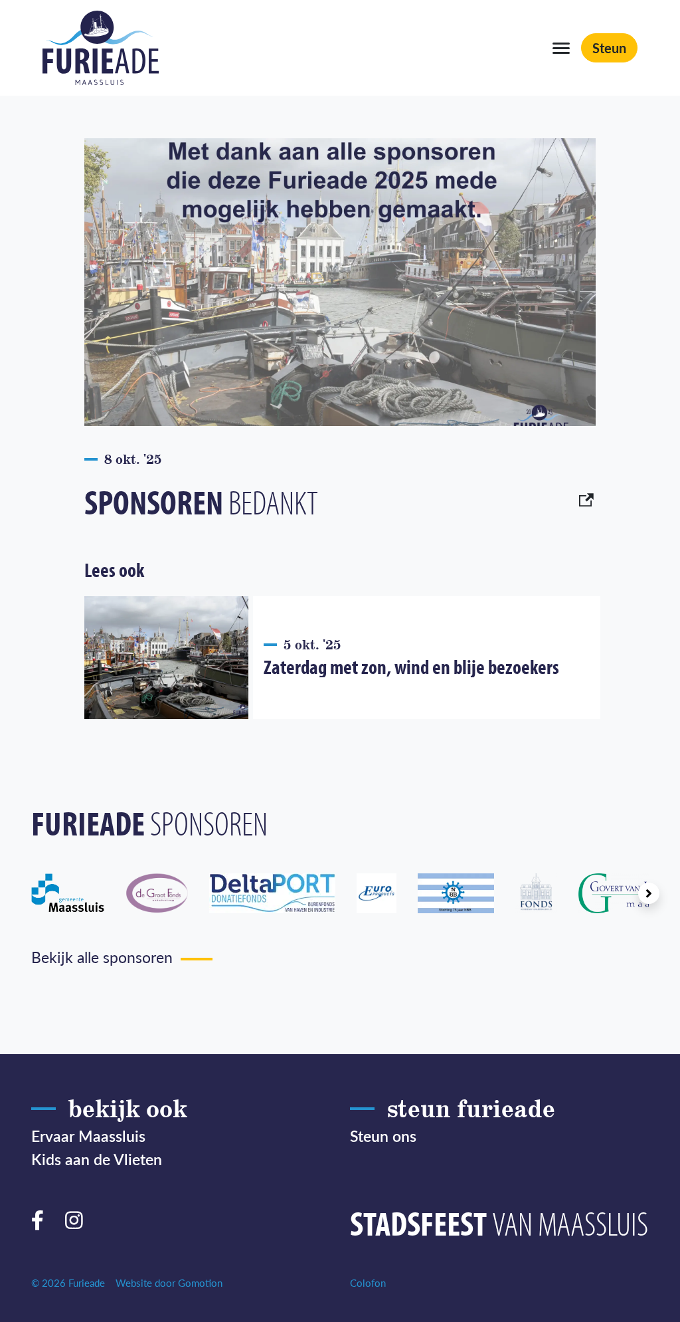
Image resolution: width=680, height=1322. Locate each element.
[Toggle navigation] (561, 47)
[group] (78, 893)
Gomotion (200, 1282)
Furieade (100, 48)
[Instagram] (79, 1217)
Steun (609, 48)
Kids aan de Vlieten (96, 1159)
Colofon (368, 1282)
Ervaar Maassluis (88, 1136)
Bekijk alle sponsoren (102, 957)
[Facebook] (42, 1217)
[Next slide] (648, 893)
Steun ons (383, 1136)
